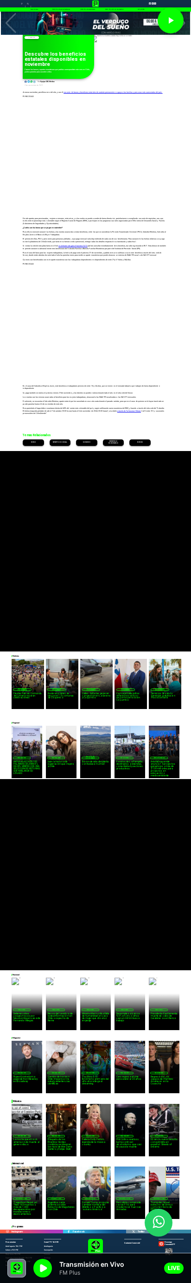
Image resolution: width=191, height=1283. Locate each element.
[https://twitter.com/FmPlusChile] (134, 1231)
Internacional (21, 1198)
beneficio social (60, 442)
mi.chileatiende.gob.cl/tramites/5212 (72, 246)
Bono (33, 442)
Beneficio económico (113, 443)
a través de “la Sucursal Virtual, (129, 411)
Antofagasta (159, 758)
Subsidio (86, 442)
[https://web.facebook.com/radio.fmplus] (69, 1231)
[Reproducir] (171, 20)
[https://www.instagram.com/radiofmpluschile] (7, 1231)
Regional (125, 758)
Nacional (31, 37)
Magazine (22, 758)
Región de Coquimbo (22, 690)
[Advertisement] (95, 546)
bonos (140, 442)
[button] (11, 23)
